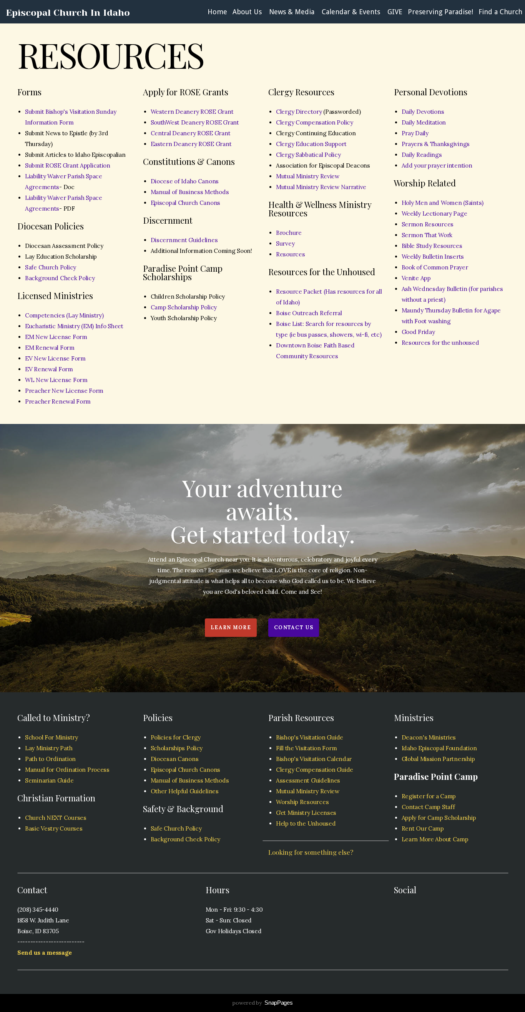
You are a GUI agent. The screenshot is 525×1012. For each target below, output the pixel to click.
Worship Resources (302, 802)
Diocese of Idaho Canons (185, 181)
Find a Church (500, 12)
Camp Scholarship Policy (184, 307)
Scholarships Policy (177, 748)
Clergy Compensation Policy (314, 122)
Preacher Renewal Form (58, 401)
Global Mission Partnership (438, 759)
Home (217, 12)
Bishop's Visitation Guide (309, 737)
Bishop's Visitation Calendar (314, 759)
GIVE (394, 12)
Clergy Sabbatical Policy (308, 154)
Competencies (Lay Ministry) (64, 315)
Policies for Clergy (176, 737)
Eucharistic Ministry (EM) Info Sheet (74, 326)
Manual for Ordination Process (67, 769)
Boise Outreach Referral (309, 313)
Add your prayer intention (437, 165)
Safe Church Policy (50, 267)
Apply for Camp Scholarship (439, 817)
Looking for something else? (310, 852)
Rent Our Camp (423, 828)
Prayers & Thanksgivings (436, 144)
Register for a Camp (429, 796)
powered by (262, 1002)
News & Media (292, 12)
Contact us (293, 627)
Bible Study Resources (432, 245)
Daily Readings (422, 154)
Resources (290, 254)
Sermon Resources (428, 224)
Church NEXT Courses (55, 817)
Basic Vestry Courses (53, 828)
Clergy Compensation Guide (314, 769)
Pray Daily (415, 133)
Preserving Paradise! (440, 12)
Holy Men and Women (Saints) (442, 202)
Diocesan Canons (175, 759)
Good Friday (418, 332)
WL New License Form (56, 380)
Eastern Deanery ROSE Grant (191, 144)
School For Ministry (51, 737)
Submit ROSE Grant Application (67, 165)
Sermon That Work (427, 235)
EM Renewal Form (50, 347)
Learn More (231, 627)
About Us (248, 12)
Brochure (289, 232)
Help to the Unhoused (306, 823)
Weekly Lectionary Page (434, 213)
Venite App (416, 278)
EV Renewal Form (49, 369)
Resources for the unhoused (440, 342)
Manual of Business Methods (190, 192)
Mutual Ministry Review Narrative (321, 187)
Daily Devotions (423, 111)
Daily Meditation (424, 122)
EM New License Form (56, 337)
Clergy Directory (299, 111)
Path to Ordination (50, 759)
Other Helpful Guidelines (185, 791)
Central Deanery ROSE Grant (191, 133)
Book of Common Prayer (435, 267)
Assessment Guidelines (309, 780)
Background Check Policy (60, 278)
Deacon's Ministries (429, 737)
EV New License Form (55, 358)
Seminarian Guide (49, 780)
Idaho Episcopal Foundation (439, 748)
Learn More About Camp (435, 839)
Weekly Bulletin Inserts (433, 256)
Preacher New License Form (64, 390)
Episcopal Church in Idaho (68, 12)
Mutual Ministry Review (307, 176)
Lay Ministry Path (48, 748)
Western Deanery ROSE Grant (192, 111)
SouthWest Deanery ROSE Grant (195, 122)
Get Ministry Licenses (306, 812)
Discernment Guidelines (184, 240)
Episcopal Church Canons (186, 202)
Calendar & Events (352, 12)
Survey (285, 243)
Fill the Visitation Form (306, 748)
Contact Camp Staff (428, 807)
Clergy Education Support (311, 144)
